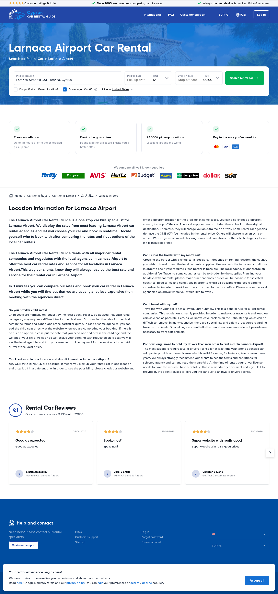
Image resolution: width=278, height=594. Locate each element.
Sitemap (80, 542)
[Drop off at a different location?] (16, 89)
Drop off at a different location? (38, 89)
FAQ (171, 14)
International (153, 14)
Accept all (257, 580)
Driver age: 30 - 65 (80, 89)
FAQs (78, 532)
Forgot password (152, 537)
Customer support (192, 14)
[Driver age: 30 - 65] (65, 89)
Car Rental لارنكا (37, 195)
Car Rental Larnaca (64, 195)
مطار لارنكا (87, 195)
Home (18, 195)
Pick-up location (25, 76)
